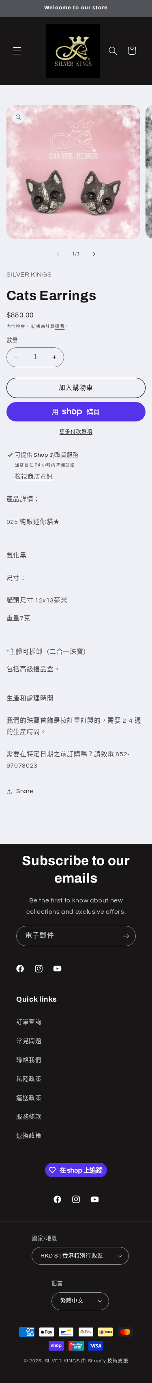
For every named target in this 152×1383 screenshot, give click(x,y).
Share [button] (24, 791)
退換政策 (29, 1136)
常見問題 (29, 1041)
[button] (17, 50)
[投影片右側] (94, 254)
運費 (59, 326)
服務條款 (29, 1117)
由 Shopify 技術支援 (104, 1361)
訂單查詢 (29, 1022)
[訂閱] (126, 936)
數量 (12, 340)
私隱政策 (29, 1079)
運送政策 (29, 1098)
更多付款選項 (76, 431)
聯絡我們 (29, 1060)
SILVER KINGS (63, 1361)
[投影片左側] (57, 254)
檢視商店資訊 (34, 477)
